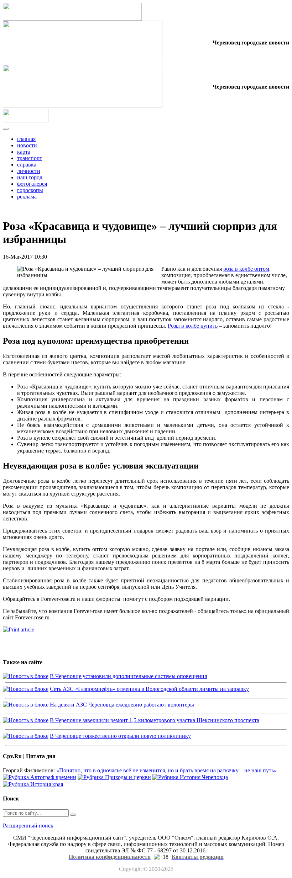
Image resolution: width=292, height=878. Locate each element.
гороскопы (30, 190)
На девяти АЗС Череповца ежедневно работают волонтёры (122, 705)
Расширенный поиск (28, 826)
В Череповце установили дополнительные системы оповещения (128, 676)
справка (26, 165)
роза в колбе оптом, (247, 269)
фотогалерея (32, 184)
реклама (27, 197)
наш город (29, 177)
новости (27, 145)
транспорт (29, 158)
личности (28, 171)
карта (23, 152)
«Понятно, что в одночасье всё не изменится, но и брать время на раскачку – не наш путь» (166, 770)
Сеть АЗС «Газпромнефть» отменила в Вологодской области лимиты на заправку (149, 689)
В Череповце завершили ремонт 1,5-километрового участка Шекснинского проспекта (154, 720)
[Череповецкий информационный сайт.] (25, 120)
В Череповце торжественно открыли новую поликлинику (120, 736)
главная (26, 139)
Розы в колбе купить (193, 326)
